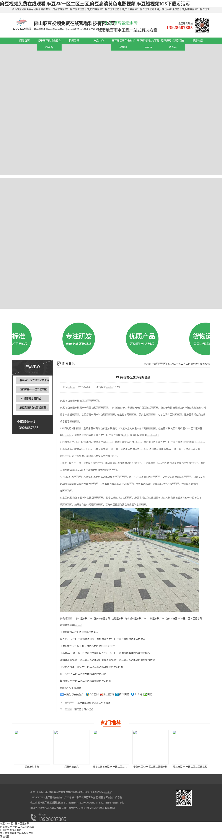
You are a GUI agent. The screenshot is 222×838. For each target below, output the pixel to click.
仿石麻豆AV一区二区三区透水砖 (37, 389)
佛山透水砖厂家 (84, 618)
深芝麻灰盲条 (32, 767)
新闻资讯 (74, 40)
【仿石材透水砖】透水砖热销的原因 (79, 632)
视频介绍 (197, 40)
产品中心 (98, 40)
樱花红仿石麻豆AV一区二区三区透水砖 (113, 767)
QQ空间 (94, 694)
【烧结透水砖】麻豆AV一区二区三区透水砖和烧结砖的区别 (91, 667)
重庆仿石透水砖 (102, 618)
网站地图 (110, 808)
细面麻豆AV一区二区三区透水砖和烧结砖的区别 (85, 681)
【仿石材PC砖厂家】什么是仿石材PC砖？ (88, 646)
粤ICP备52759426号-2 (92, 808)
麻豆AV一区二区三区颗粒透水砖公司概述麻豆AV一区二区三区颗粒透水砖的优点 (102, 639)
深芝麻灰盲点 (71, 767)
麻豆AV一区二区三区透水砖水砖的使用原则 (83, 674)
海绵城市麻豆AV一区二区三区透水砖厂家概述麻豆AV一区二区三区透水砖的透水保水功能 (107, 660)
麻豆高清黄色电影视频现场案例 (36, 407)
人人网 (138, 694)
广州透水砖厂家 (156, 618)
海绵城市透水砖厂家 (135, 618)
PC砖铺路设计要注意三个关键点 (94, 703)
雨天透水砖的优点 (83, 709)
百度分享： (74, 694)
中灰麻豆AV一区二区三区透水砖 (150, 767)
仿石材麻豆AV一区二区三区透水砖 (184, 618)
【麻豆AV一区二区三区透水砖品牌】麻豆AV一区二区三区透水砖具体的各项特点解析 (105, 653)
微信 (149, 694)
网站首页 (24, 40)
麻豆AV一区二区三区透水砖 (34, 380)
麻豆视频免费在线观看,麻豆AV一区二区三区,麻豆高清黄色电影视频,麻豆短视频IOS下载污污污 (95, 4)
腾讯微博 (124, 694)
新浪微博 (109, 694)
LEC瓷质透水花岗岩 (30, 398)
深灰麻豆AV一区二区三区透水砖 (190, 767)
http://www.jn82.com (70, 688)
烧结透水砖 (118, 618)
